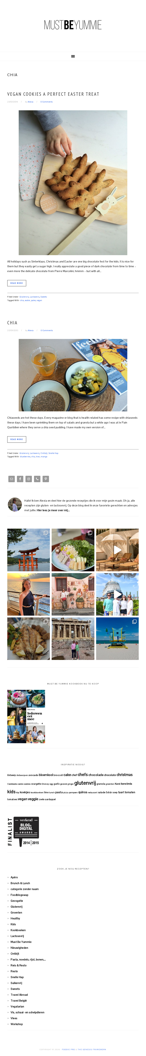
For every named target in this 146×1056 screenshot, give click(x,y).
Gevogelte (17, 900)
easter (27, 300)
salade (101, 792)
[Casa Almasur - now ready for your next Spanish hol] (117, 550)
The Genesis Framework (92, 1050)
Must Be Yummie (73, 25)
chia (22, 300)
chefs (83, 774)
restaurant (92, 792)
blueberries (25, 456)
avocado (33, 775)
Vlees (14, 1018)
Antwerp (11, 775)
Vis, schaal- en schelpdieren (27, 1012)
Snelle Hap (53, 453)
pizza (66, 792)
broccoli (58, 775)
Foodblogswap (19, 895)
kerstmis (126, 784)
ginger (71, 784)
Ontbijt (44, 453)
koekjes (25, 792)
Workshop (17, 1024)
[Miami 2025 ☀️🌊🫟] (117, 638)
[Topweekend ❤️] (73, 638)
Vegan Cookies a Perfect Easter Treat (53, 94)
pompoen (73, 792)
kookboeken (37, 792)
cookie (20, 784)
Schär (109, 792)
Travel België (19, 1000)
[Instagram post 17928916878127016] (28, 550)
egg (51, 784)
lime (46, 792)
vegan (39, 300)
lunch (52, 792)
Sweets (43, 297)
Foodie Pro (68, 1050)
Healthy (15, 918)
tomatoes (12, 799)
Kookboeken (18, 930)
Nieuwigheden (19, 947)
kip (17, 792)
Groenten (16, 912)
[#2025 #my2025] (117, 594)
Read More (17, 283)
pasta (59, 792)
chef (74, 775)
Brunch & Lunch (20, 883)
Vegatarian (17, 1006)
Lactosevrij (35, 297)
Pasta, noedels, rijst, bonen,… (28, 959)
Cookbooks (12, 784)
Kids (13, 924)
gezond (63, 784)
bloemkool (46, 775)
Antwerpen (22, 775)
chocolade (96, 775)
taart (121, 792)
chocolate (110, 775)
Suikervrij (16, 983)
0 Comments (47, 102)
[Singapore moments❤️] (73, 594)
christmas (125, 774)
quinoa (82, 792)
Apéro (14, 877)
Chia (12, 323)
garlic (57, 783)
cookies (27, 784)
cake (67, 774)
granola (101, 783)
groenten (110, 784)
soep (115, 792)
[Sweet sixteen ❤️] (28, 594)
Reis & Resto (19, 965)
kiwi (38, 456)
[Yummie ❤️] (28, 638)
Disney (45, 784)
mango (44, 456)
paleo (33, 300)
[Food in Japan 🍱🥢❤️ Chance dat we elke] (73, 550)
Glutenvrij (24, 297)
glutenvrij (85, 783)
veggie (33, 799)
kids (11, 791)
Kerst (118, 783)
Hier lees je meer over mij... (53, 510)
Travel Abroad (19, 994)
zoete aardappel (47, 799)
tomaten (130, 792)
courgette (36, 783)
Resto (14, 971)
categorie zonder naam (25, 889)
